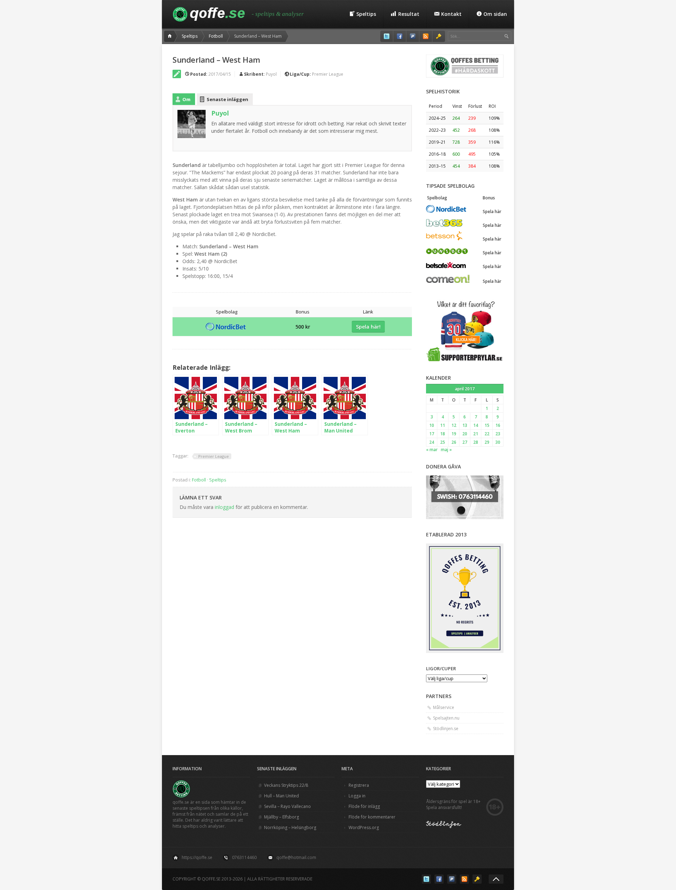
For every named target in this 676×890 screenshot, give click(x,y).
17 (431, 434)
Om (186, 99)
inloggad (224, 507)
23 (497, 434)
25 (442, 442)
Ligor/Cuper (441, 668)
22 (486, 434)
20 (464, 434)
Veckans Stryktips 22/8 (286, 785)
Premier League (327, 74)
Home (170, 36)
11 (442, 425)
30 (497, 442)
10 (431, 425)
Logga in (357, 796)
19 (453, 434)
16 (497, 425)
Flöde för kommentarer (372, 817)
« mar (432, 450)
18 (442, 434)
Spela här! (368, 326)
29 (486, 442)
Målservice (443, 707)
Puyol (271, 74)
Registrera (359, 785)
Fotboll (216, 36)
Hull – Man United (281, 796)
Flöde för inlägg (364, 806)
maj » (446, 450)
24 (431, 442)
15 (486, 425)
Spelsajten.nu (446, 718)
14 (475, 425)
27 (464, 442)
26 (453, 442)
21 (475, 434)
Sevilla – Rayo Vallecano (287, 806)
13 (464, 425)
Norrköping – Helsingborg (290, 827)
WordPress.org (364, 827)
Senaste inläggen (227, 99)
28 (475, 442)
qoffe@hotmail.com (296, 857)
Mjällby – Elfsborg (281, 817)
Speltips (190, 36)
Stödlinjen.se (445, 729)
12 (453, 425)
